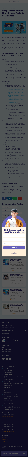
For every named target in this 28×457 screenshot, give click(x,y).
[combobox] (5, 240)
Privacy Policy (13, 253)
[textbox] (5, 240)
